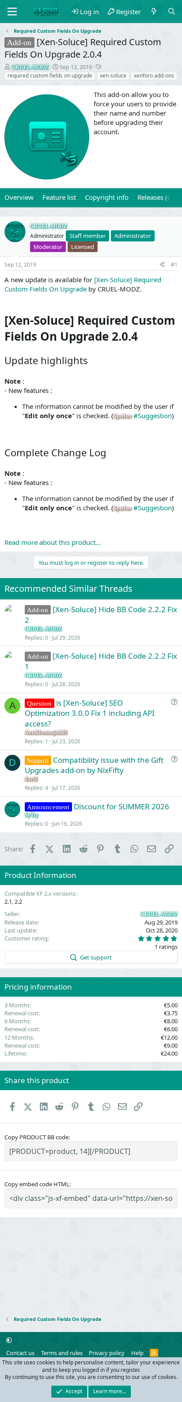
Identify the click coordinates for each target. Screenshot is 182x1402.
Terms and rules (62, 1353)
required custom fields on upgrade (50, 75)
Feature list (59, 197)
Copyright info (107, 197)
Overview (19, 197)
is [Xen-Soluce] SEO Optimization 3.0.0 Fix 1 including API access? (90, 713)
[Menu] (12, 11)
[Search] (171, 12)
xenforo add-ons (154, 75)
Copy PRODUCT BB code (36, 1137)
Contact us (20, 1353)
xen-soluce (113, 75)
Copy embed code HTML (36, 1184)
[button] (9, 1340)
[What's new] (154, 12)
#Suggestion (152, 415)
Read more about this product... (52, 542)
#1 (174, 264)
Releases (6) (155, 197)
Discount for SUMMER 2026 (121, 806)
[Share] (162, 265)
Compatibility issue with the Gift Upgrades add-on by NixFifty (94, 765)
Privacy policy (107, 1353)
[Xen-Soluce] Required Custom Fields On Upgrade (82, 284)
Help (137, 1353)
